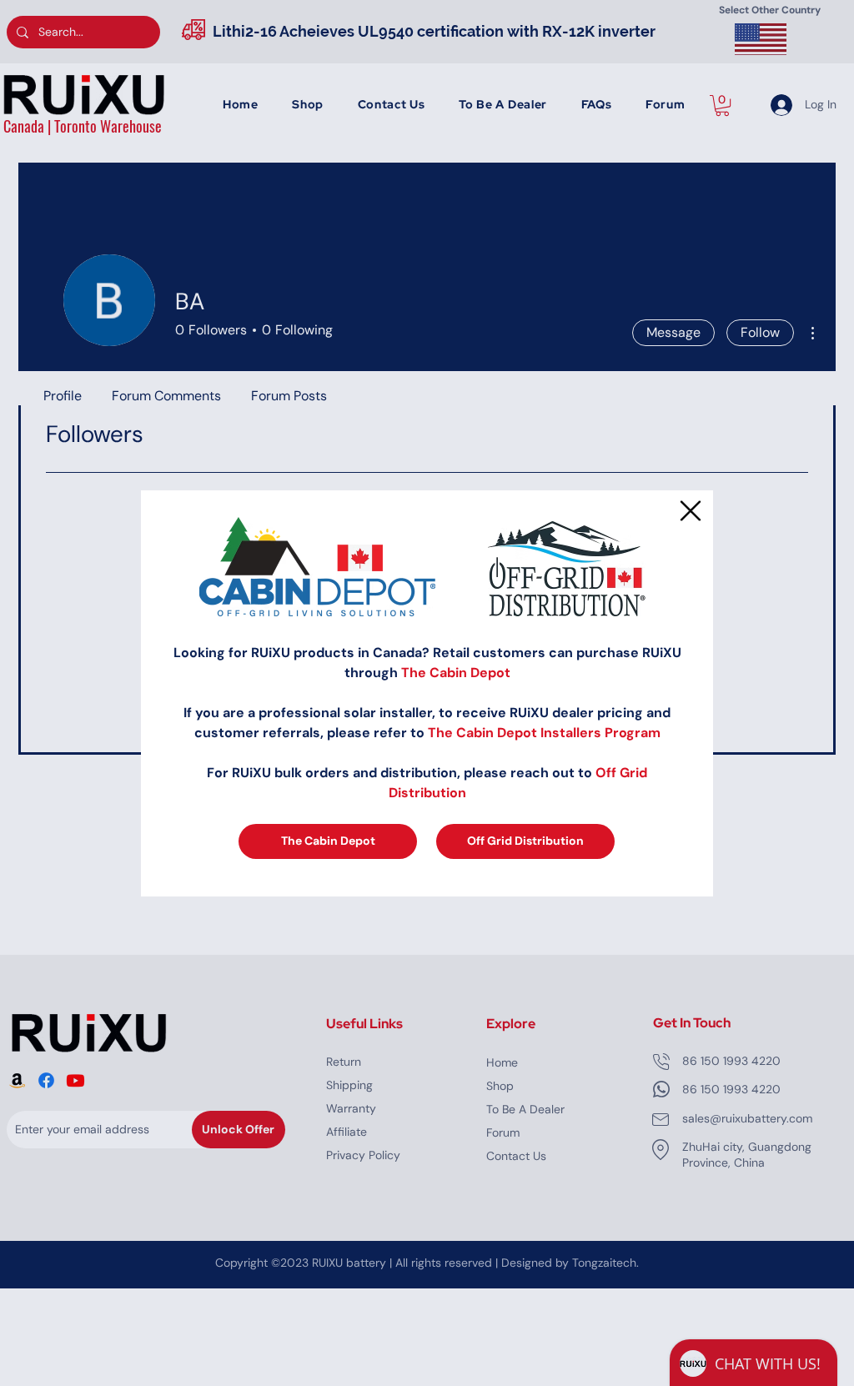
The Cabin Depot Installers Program (544, 732)
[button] (690, 510)
